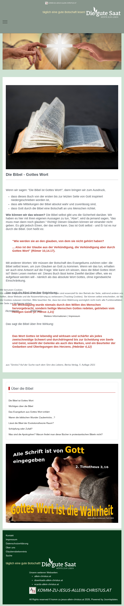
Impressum (74, 316)
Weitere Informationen (55, 316)
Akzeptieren (12, 311)
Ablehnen (35, 311)
